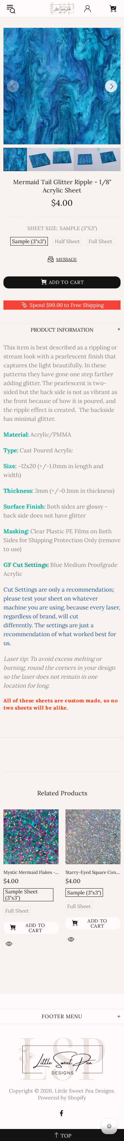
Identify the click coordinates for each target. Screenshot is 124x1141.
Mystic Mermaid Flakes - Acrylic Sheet (31, 872)
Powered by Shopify (62, 1097)
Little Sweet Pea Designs (62, 8)
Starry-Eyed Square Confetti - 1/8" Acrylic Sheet (93, 872)
